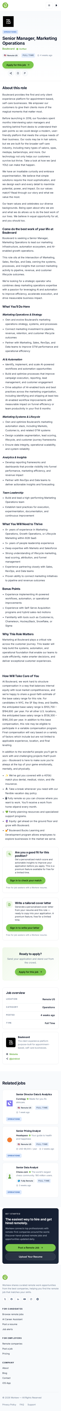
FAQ (22, 1404)
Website (13, 1054)
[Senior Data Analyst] (30, 1180)
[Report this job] (25, 73)
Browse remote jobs (13, 1314)
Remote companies (12, 1343)
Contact (6, 1378)
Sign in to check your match (26, 880)
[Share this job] (11, 73)
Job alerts (7, 1329)
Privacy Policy (9, 1404)
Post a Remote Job (28, 1247)
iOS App (6, 1383)
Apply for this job (16, 64)
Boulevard (8, 48)
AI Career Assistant (12, 1319)
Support (32, 1404)
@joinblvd (14, 1058)
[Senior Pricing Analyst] (30, 1143)
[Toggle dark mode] (56, 5)
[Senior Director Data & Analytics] (30, 1107)
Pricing (6, 1353)
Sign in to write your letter (24, 927)
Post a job (7, 1348)
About (5, 1368)
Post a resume (9, 1324)
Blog (4, 1373)
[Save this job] (18, 73)
